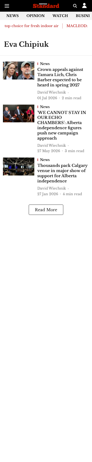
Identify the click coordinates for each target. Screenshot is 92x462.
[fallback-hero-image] (20, 81)
